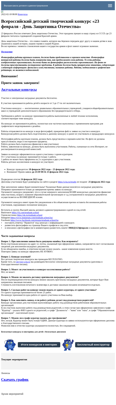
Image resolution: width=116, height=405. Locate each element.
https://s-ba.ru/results (67, 182)
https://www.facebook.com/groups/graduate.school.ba (34, 220)
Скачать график (15, 379)
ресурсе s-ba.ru (23, 262)
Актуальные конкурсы (19, 89)
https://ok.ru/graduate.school (29, 215)
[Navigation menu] (110, 5)
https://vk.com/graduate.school (25, 212)
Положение (7, 52)
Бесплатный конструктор (93, 344)
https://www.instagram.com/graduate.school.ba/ (31, 217)
